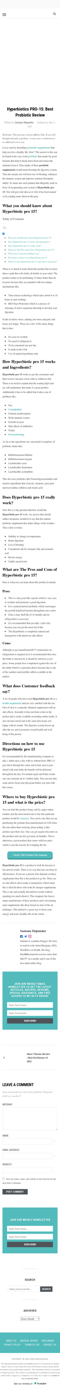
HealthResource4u (29, 954)
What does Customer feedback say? (23, 253)
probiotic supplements (38, 147)
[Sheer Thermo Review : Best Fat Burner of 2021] (16, 1057)
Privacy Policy (12, 1344)
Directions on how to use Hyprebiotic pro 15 (27, 257)
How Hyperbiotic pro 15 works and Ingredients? (29, 241)
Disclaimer (47, 1340)
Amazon (24, 818)
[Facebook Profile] (21, 936)
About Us (11, 1340)
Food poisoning (16, 434)
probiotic (33, 156)
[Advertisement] (30, 53)
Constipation (15, 409)
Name (5, 1135)
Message (7, 1104)
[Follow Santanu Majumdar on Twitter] (25, 936)
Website (7, 1164)
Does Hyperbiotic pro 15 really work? (24, 245)
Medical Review (29, 1340)
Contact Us (49, 1344)
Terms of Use (32, 1344)
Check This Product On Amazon (30, 855)
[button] (4, 14)
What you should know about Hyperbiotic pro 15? (30, 237)
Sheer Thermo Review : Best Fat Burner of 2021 (38, 1057)
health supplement (12, 703)
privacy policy (33, 1378)
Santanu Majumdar (24, 122)
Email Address (10, 1150)
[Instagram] (29, 936)
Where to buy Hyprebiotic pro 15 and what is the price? (32, 261)
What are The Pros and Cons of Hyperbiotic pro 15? (31, 249)
